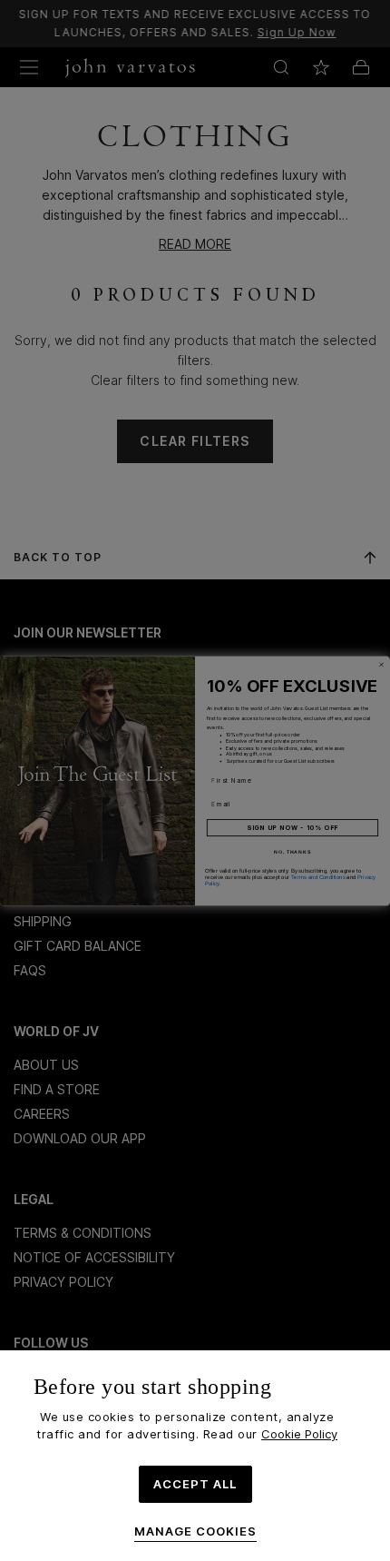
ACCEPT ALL (195, 1484)
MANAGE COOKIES (195, 1531)
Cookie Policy (299, 1434)
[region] (195, 1455)
